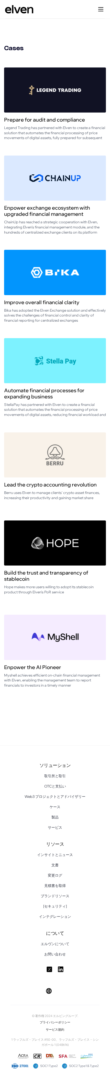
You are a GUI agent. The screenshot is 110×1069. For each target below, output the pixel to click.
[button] (49, 991)
